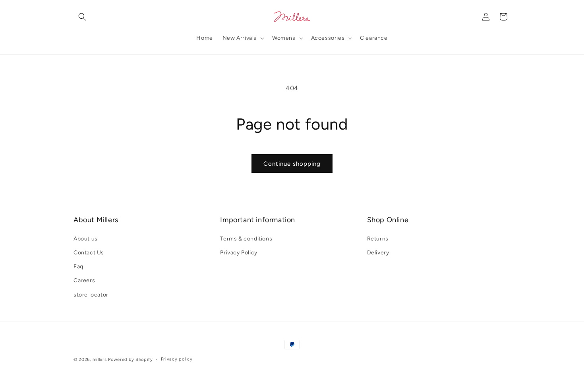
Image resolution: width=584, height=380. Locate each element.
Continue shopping (292, 163)
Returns (378, 238)
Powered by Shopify (130, 359)
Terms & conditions (246, 238)
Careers (84, 280)
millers (100, 359)
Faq (78, 266)
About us (85, 238)
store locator (90, 294)
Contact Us (88, 252)
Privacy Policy (238, 252)
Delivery (378, 252)
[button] (82, 16)
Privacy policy (177, 359)
